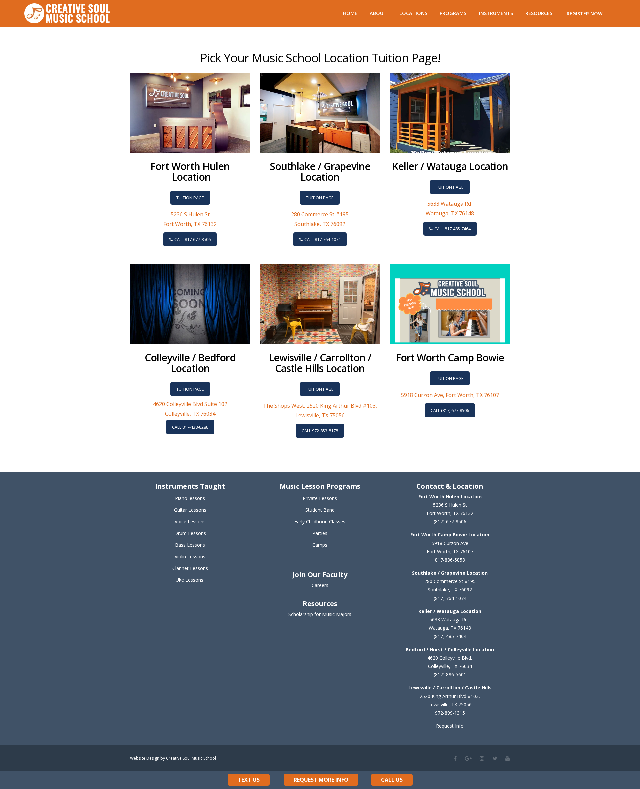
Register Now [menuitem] (585, 13)
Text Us (249, 779)
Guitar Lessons (190, 510)
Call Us (392, 779)
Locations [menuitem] (413, 13)
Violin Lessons (190, 556)
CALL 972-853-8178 (320, 431)
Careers (320, 585)
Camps (319, 545)
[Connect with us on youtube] (507, 758)
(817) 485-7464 (450, 636)
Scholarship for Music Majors (319, 614)
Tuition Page (320, 389)
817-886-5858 (450, 560)
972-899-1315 (450, 713)
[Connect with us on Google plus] (468, 758)
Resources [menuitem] (538, 13)
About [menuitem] (378, 13)
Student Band (320, 510)
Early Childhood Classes (319, 521)
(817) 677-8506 (450, 521)
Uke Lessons (189, 580)
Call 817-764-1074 (322, 239)
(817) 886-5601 (450, 674)
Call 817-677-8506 (192, 239)
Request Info (450, 726)
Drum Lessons (190, 533)
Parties (319, 533)
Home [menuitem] (350, 13)
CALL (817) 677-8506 (450, 410)
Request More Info (321, 779)
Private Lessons (320, 498)
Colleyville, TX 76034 (450, 666)
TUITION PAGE (190, 198)
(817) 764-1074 (450, 598)
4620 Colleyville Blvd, (449, 658)
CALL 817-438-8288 (190, 427)
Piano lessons (190, 498)
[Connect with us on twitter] (494, 758)
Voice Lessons (190, 521)
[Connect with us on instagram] (482, 758)
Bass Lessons (190, 545)
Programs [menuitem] (453, 13)
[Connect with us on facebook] (455, 758)
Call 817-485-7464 (452, 229)
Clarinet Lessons (190, 568)
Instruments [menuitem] (496, 13)
